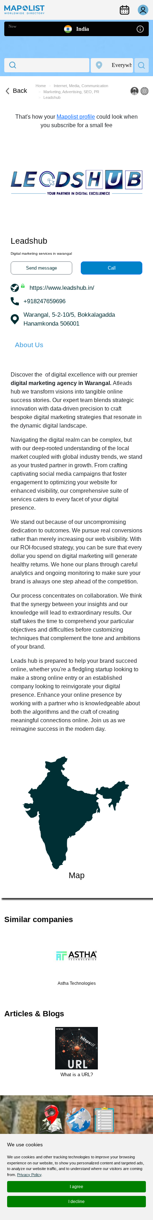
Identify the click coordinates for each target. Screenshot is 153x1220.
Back (20, 90)
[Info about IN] (140, 29)
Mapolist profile (76, 117)
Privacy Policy (29, 1175)
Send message (41, 268)
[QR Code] (144, 91)
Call (112, 268)
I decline (76, 1201)
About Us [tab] (29, 345)
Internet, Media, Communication (81, 86)
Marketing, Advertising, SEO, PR (71, 92)
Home (41, 86)
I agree (76, 1186)
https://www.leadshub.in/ (62, 287)
